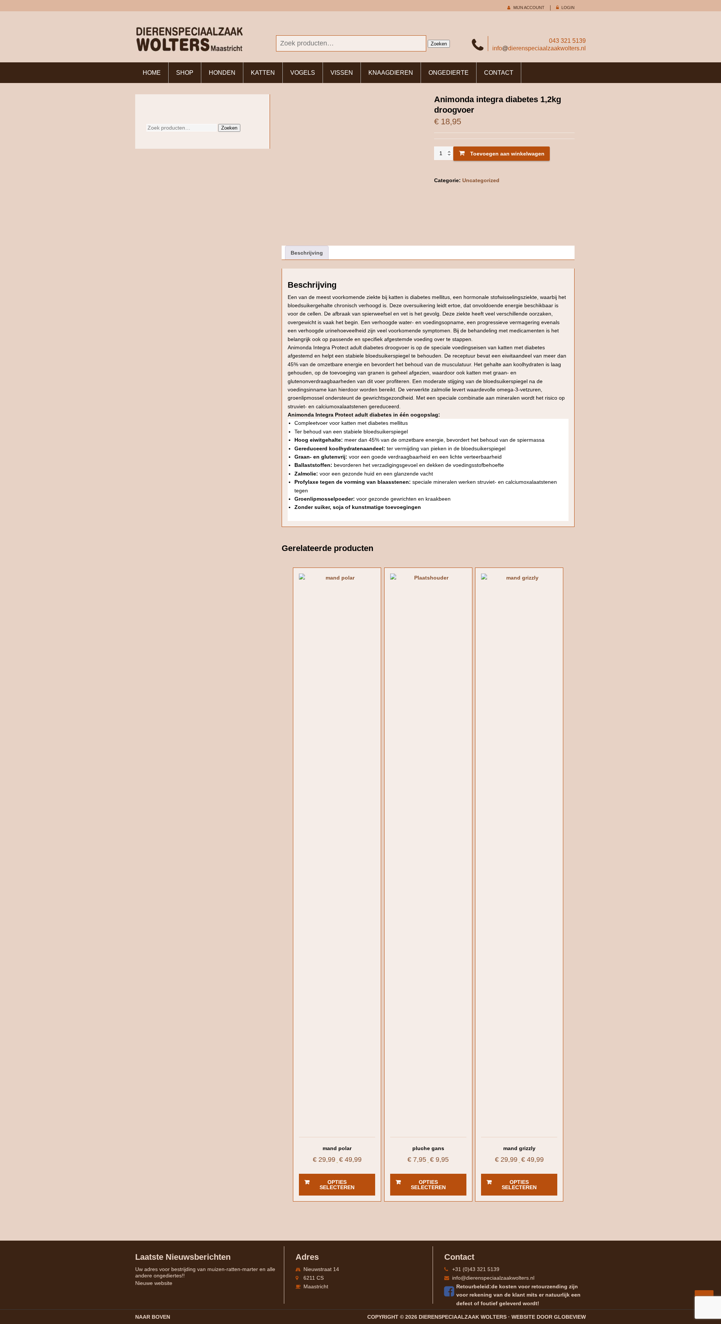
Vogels (302, 72)
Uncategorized (480, 180)
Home (152, 72)
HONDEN (222, 72)
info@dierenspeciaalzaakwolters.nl (493, 1278)
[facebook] (450, 1291)
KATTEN (263, 72)
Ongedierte (448, 72)
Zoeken (439, 44)
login (568, 7)
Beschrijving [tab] (307, 253)
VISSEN (341, 72)
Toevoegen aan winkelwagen (507, 154)
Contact (498, 72)
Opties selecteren (337, 1184)
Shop (184, 72)
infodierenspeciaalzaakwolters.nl (539, 48)
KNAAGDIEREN (390, 72)
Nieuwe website (153, 1283)
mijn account (529, 7)
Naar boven (152, 1317)
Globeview (570, 1317)
